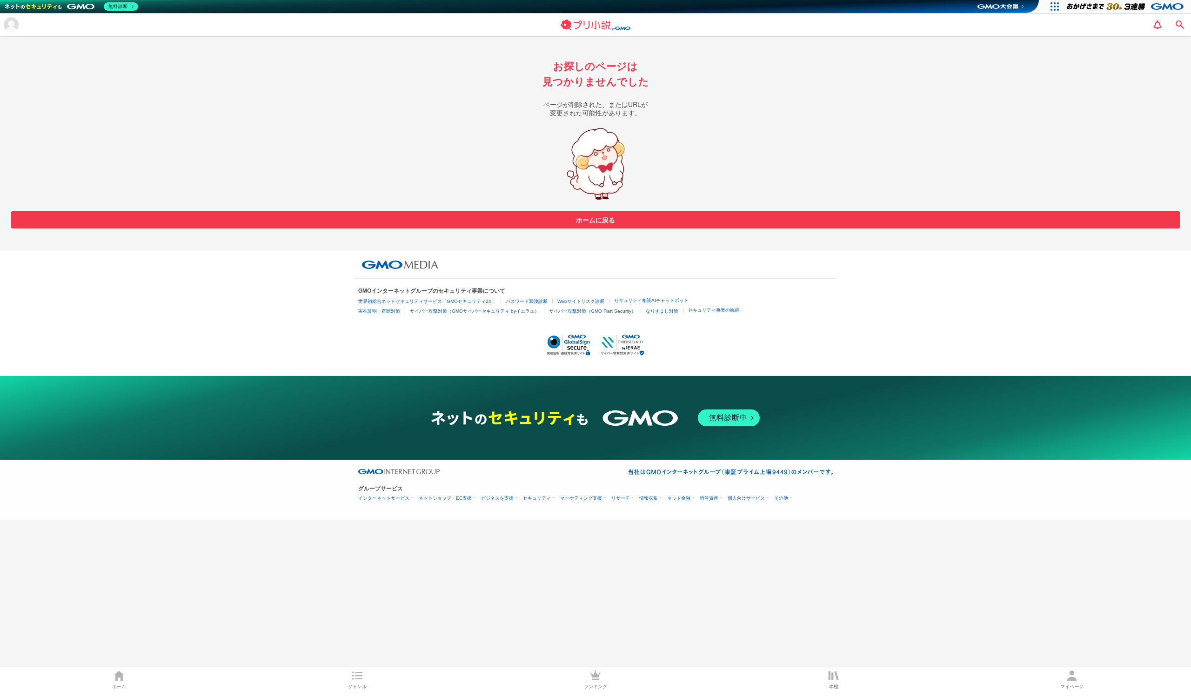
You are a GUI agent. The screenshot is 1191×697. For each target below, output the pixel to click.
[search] (1180, 24)
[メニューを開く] (11, 24)
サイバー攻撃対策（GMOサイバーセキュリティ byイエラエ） (474, 311)
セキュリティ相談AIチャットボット (651, 300)
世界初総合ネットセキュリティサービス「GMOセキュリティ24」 (427, 301)
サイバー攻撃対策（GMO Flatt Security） (592, 311)
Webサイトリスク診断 (580, 301)
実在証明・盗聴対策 (379, 311)
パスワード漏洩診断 (527, 301)
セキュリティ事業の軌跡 (713, 310)
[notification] (1157, 24)
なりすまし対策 (662, 311)
